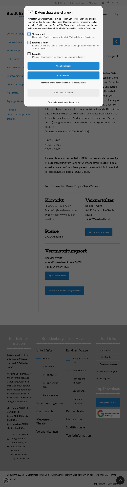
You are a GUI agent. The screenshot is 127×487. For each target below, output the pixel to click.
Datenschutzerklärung (58, 102)
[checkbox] (29, 34)
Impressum (74, 102)
